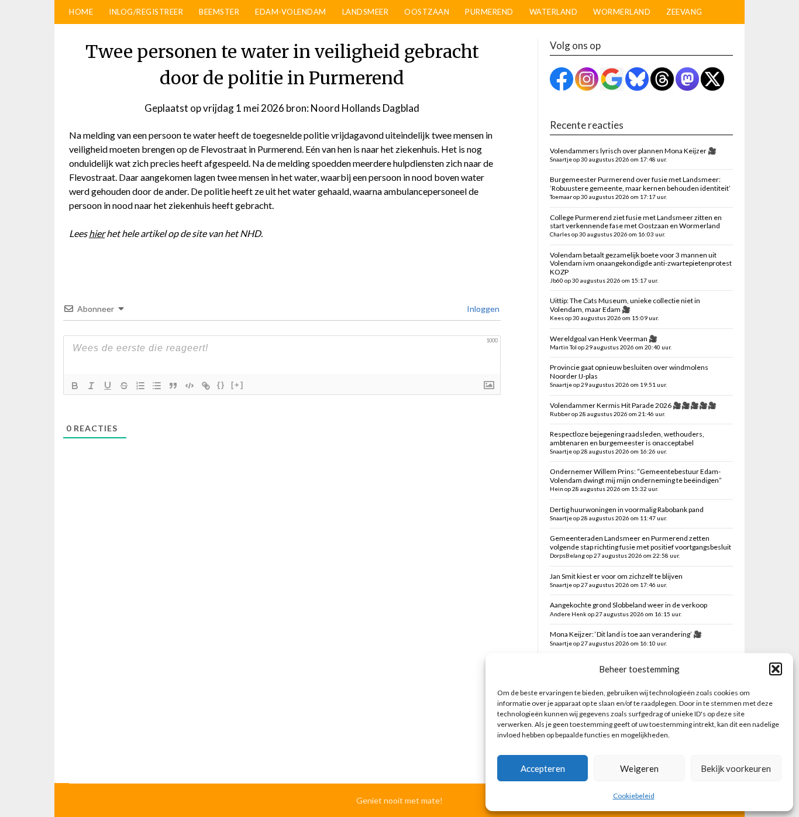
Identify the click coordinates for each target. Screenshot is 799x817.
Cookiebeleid (634, 795)
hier (97, 233)
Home (81, 11)
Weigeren (639, 768)
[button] (775, 669)
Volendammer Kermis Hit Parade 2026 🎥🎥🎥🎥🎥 (633, 409)
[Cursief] (91, 386)
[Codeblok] (189, 386)
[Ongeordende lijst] (157, 386)
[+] (237, 384)
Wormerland (621, 11)
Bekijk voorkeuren (736, 768)
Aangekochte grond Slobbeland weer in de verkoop (628, 608)
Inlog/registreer (146, 11)
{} (221, 384)
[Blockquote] (173, 386)
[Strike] (124, 386)
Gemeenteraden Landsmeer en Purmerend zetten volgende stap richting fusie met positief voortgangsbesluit (640, 546)
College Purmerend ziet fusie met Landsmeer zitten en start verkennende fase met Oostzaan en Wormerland (636, 225)
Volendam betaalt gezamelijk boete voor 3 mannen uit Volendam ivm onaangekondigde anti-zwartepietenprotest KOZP (641, 267)
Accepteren (543, 768)
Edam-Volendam (290, 11)
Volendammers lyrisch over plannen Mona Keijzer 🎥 (633, 154)
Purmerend (489, 11)
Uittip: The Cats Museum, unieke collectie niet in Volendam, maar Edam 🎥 (625, 308)
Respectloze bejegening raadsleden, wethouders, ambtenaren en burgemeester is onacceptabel (627, 442)
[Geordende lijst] (140, 386)
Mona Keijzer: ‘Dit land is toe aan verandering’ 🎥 (626, 638)
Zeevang (684, 11)
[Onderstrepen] (107, 386)
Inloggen (482, 309)
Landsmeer (365, 11)
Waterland (553, 11)
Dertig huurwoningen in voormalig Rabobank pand (627, 513)
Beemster (219, 11)
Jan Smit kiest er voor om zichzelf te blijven (616, 580)
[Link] (206, 386)
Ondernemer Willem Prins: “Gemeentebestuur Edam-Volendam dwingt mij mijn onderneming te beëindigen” (636, 479)
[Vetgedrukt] (75, 386)
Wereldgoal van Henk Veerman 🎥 (610, 342)
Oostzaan (426, 11)
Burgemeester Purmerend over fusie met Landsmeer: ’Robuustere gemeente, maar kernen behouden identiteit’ (640, 187)
